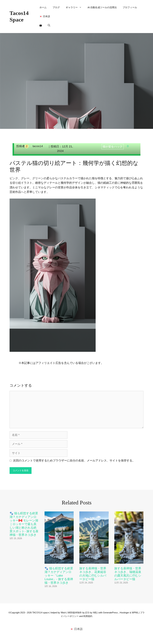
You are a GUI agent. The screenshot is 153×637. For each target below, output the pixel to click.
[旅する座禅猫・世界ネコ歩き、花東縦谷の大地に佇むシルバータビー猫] (94, 561)
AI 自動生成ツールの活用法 (102, 7)
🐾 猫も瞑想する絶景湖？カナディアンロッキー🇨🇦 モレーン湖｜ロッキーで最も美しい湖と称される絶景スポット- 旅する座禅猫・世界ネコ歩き (24, 524)
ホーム (43, 7)
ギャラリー (72, 7)
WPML (135, 612)
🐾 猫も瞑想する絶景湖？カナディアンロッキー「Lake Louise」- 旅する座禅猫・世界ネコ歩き (59, 575)
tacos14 (38, 146)
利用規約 (87, 616)
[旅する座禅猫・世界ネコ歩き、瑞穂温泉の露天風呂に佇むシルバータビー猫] (129, 561)
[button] (49, 25)
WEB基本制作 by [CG (79, 612)
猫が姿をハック (113, 146)
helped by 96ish (58, 612)
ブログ (56, 7)
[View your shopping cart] (40, 25)
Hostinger (124, 612)
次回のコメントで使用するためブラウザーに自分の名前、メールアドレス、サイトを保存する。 (74, 460)
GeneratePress (110, 612)
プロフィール (130, 7)
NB (94, 612)
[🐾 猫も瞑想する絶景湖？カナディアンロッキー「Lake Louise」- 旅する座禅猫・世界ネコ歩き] (59, 561)
